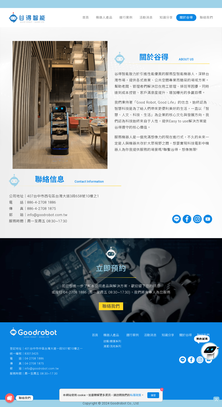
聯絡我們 (206, 17)
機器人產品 (104, 17)
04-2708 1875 (34, 363)
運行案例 (126, 17)
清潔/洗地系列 (112, 346)
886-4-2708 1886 (41, 202)
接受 (153, 395)
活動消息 (146, 17)
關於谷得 (186, 17)
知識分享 (166, 17)
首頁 (85, 17)
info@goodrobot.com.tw (47, 215)
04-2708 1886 (34, 358)
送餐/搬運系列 (112, 341)
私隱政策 (135, 395)
